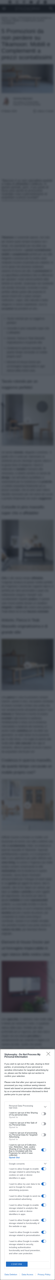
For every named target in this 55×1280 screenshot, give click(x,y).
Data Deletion (11, 1274)
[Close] (49, 1054)
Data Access (27, 1274)
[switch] (43, 1113)
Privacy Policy (44, 1274)
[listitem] (27, 1107)
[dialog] (27, 1164)
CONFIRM (16, 1264)
